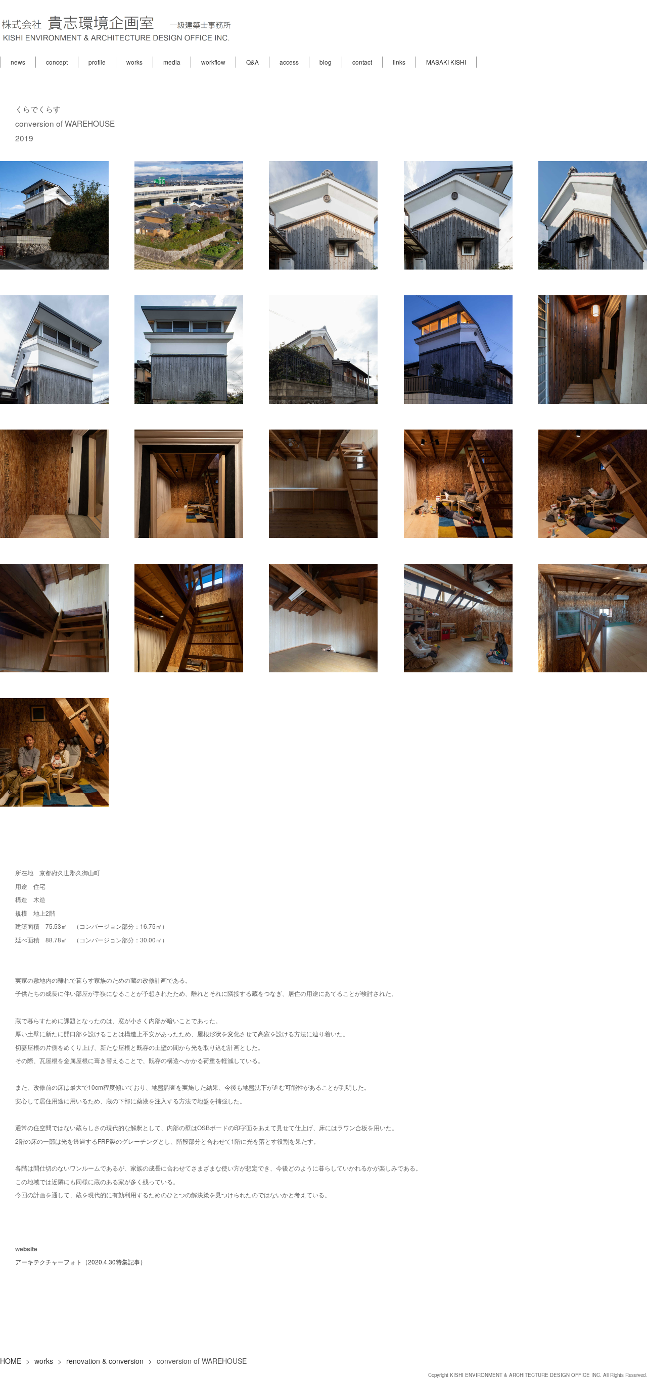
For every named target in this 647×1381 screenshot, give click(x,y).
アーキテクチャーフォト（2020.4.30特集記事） (80, 1261)
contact (362, 62)
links (399, 62)
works (134, 62)
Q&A (252, 62)
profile (97, 62)
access (289, 62)
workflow (213, 62)
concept (57, 62)
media (171, 62)
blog (325, 62)
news (18, 62)
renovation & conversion (105, 1361)
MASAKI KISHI (446, 62)
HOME (10, 1361)
